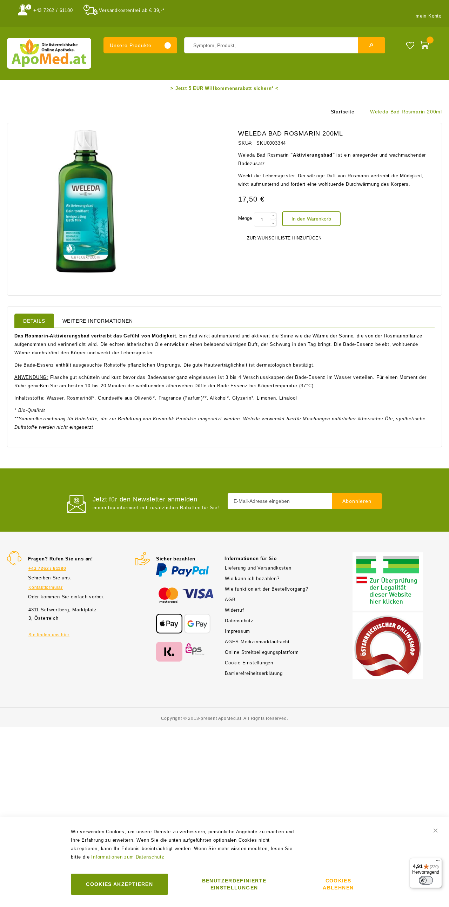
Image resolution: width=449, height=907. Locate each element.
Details (34, 321)
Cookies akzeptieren (119, 884)
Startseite (343, 111)
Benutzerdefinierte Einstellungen (234, 884)
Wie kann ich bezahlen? (252, 578)
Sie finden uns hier (48, 634)
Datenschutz (239, 620)
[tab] (34, 321)
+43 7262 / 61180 (53, 10)
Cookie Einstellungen (249, 662)
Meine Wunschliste (410, 45)
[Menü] (438, 862)
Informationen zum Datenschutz (127, 857)
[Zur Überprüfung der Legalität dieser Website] (388, 556)
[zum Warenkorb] (429, 43)
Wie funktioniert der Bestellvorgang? (266, 589)
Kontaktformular (45, 587)
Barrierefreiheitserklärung (254, 673)
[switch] (426, 880)
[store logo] (49, 53)
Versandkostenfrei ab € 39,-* (131, 10)
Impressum (237, 631)
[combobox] (284, 45)
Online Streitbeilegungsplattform (262, 652)
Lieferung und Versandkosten (258, 568)
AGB (230, 599)
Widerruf (234, 610)
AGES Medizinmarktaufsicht (257, 641)
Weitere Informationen (97, 321)
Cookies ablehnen (338, 884)
